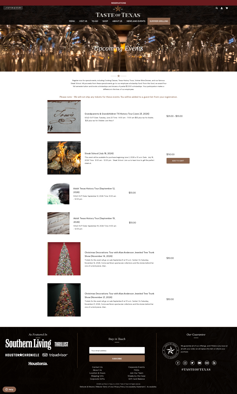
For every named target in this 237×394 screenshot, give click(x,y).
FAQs (136, 369)
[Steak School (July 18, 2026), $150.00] (64, 157)
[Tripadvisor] (207, 362)
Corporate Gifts (97, 378)
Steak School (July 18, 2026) (99, 153)
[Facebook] (177, 362)
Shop (105, 20)
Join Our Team (136, 372)
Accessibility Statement (135, 386)
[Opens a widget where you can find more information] (9, 390)
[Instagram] (185, 362)
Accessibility (151, 386)
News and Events (136, 20)
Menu (72, 20)
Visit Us (83, 20)
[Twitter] (192, 362)
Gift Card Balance (136, 378)
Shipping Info (97, 375)
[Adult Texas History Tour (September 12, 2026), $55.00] (58, 193)
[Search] (216, 8)
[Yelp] (214, 362)
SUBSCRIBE (117, 358)
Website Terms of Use (104, 386)
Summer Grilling (159, 20)
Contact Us (97, 366)
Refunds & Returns (87, 386)
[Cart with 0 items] (226, 8)
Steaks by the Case (136, 375)
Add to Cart (178, 160)
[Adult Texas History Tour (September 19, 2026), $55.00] (58, 223)
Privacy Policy (119, 386)
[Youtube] (199, 362)
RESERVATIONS (118, 2)
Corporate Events (136, 366)
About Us (117, 20)
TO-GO (95, 20)
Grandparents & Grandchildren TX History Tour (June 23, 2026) (117, 113)
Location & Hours (97, 372)
